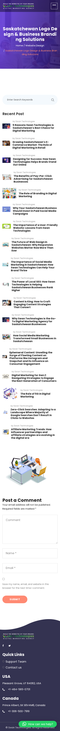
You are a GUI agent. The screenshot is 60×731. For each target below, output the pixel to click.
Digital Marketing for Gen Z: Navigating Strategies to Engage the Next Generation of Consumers (34, 378)
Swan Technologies (25, 121)
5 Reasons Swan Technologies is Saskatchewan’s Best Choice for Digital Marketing (33, 127)
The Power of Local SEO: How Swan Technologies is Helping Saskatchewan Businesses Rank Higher (33, 286)
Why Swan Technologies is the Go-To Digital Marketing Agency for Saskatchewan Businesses (34, 321)
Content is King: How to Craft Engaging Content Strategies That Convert (32, 304)
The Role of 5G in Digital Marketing (35, 395)
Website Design (34, 45)
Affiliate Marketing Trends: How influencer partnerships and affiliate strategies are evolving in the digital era (33, 434)
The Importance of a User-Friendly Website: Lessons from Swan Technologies (35, 227)
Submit (15, 599)
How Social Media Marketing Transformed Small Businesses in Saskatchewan (34, 338)
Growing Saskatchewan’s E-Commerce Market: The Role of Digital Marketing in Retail (32, 144)
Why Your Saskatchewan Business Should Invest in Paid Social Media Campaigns (35, 210)
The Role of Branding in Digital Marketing (38, 195)
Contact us (14, 667)
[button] (38, 724)
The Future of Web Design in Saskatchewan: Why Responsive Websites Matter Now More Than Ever (32, 246)
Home (19, 45)
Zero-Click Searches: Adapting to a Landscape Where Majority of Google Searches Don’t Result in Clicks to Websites (33, 414)
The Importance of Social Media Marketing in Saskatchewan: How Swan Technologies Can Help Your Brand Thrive (33, 266)
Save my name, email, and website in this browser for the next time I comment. (25, 586)
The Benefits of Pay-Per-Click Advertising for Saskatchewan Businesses (33, 178)
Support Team (16, 662)
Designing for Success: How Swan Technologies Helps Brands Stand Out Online (34, 161)
